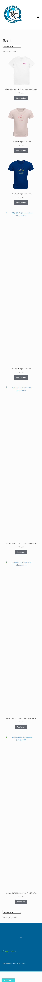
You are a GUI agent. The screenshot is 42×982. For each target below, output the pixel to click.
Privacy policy (9, 951)
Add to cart (21, 552)
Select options (21, 98)
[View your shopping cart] (4, 28)
